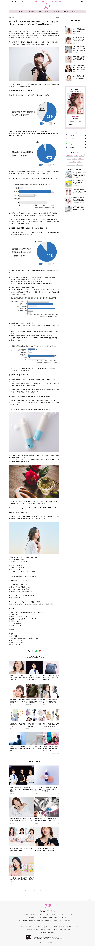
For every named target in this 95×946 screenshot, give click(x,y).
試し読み (79, 121)
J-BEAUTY (36, 1)
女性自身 (55, 926)
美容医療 (45, 917)
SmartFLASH (61, 926)
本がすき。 (36, 929)
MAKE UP (31, 11)
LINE (71, 144)
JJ (16, 926)
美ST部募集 (80, 1)
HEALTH (65, 11)
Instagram (72, 135)
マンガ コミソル (28, 929)
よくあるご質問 (32, 920)
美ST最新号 (43, 1)
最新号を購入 (71, 121)
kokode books (59, 929)
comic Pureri (76, 926)
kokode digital (67, 929)
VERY (26, 926)
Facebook (72, 147)
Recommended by (53, 753)
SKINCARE (21, 11)
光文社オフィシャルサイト (70, 920)
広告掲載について (48, 920)
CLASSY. (21, 926)
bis (42, 926)
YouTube (72, 138)
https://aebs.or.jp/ (61, 938)
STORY (30, 926)
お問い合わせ (40, 920)
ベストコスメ (50, 1)
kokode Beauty (50, 929)
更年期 (50, 917)
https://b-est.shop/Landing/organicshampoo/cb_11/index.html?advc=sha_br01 (32, 604)
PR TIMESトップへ (14, 644)
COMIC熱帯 (69, 926)
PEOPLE (47, 11)
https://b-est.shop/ (15, 597)
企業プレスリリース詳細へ (16, 642)
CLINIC (74, 11)
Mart (35, 926)
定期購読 (71, 124)
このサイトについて (23, 920)
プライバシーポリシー (58, 920)
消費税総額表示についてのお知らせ (47, 932)
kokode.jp (43, 929)
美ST (39, 926)
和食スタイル (48, 926)
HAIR (39, 11)
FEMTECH (56, 11)
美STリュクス (58, 1)
